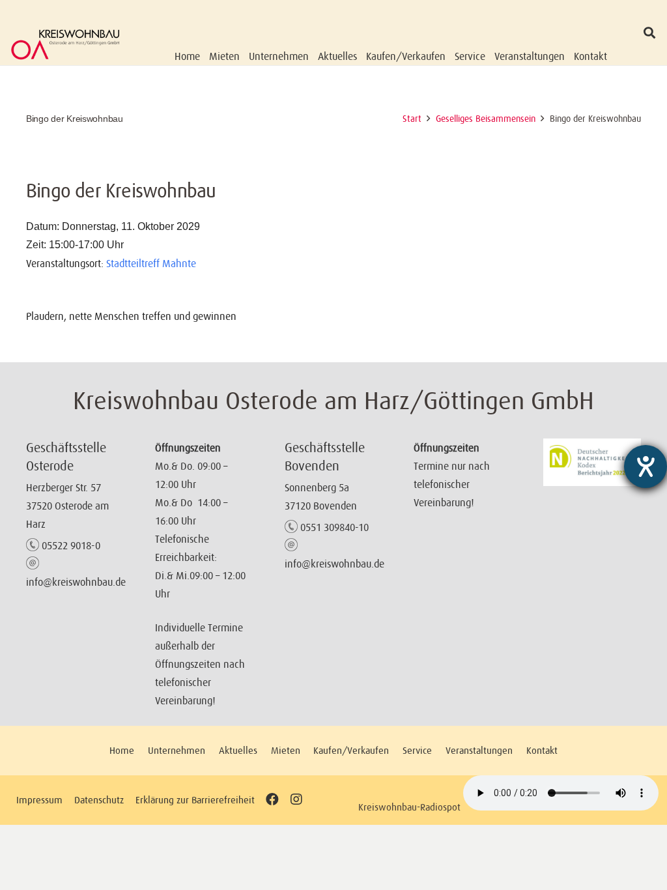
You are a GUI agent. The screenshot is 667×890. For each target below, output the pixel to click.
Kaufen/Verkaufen (351, 750)
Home (121, 750)
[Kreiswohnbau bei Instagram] (296, 799)
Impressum (39, 799)
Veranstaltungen (479, 750)
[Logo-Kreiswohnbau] (65, 44)
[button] (649, 32)
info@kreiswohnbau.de (76, 582)
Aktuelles (238, 750)
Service (417, 750)
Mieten (285, 750)
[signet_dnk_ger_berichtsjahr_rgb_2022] (592, 462)
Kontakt (542, 750)
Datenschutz (99, 799)
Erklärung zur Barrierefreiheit (195, 799)
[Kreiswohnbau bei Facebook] (272, 799)
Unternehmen (176, 750)
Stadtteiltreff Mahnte (151, 263)
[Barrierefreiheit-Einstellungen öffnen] (645, 466)
